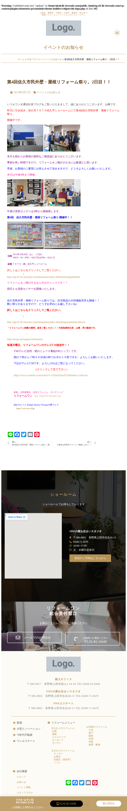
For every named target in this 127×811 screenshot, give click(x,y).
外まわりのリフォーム (63, 728)
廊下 (91, 733)
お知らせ (21, 782)
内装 (91, 742)
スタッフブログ (25, 792)
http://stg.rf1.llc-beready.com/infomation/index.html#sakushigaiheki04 (43, 277)
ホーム (21, 59)
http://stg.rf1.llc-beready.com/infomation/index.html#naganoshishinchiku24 (46, 322)
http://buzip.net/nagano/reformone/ (25, 339)
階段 (91, 736)
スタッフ (21, 777)
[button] (117, 33)
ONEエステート (63, 703)
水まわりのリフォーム (63, 750)
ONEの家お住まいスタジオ (63, 691)
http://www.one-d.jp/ (25, 408)
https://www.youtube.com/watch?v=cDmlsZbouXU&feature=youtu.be (51, 375)
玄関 (91, 739)
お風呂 (57, 756)
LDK (91, 730)
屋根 (54, 734)
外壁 (54, 731)
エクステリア (58, 737)
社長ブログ (33, 59)
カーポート (57, 740)
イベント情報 (24, 787)
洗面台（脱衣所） (63, 759)
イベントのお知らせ (63, 47)
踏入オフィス (63, 679)
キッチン (58, 753)
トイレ (57, 762)
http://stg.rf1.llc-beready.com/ (47, 396)
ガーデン (56, 743)
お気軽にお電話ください (95, 638)
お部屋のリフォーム (96, 727)
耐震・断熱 (94, 744)
